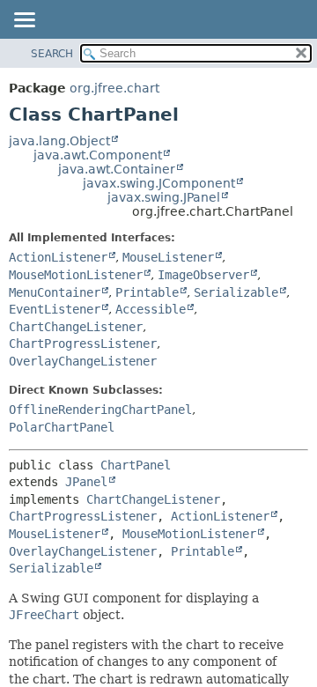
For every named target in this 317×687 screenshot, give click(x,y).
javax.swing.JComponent (159, 183)
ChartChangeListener (76, 327)
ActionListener (58, 257)
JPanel (86, 482)
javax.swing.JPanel (163, 197)
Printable (147, 292)
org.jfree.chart (114, 88)
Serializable (236, 292)
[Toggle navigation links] (24, 21)
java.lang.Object (59, 141)
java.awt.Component (97, 155)
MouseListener (168, 257)
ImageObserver (203, 275)
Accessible (150, 309)
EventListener (54, 309)
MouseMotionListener (76, 275)
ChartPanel (135, 465)
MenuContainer (54, 292)
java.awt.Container (116, 169)
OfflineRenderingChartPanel (100, 410)
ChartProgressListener (83, 343)
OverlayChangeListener (83, 361)
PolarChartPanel (61, 427)
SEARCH (52, 54)
